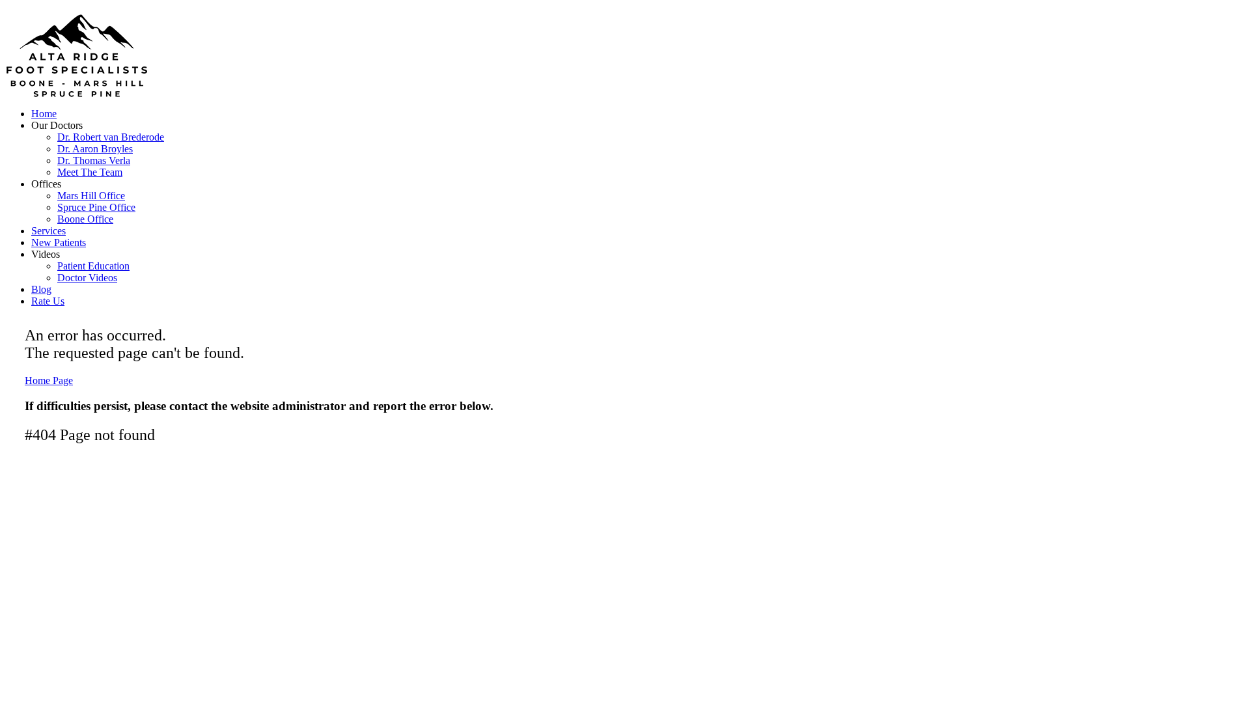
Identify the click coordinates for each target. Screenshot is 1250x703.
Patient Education (93, 265)
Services (48, 230)
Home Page (49, 380)
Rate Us (47, 301)
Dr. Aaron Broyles (95, 148)
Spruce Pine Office (96, 207)
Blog (41, 289)
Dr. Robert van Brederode (110, 137)
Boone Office (85, 219)
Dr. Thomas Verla (93, 160)
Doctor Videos (87, 277)
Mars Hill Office (91, 195)
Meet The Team (89, 172)
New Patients (58, 242)
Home (44, 113)
